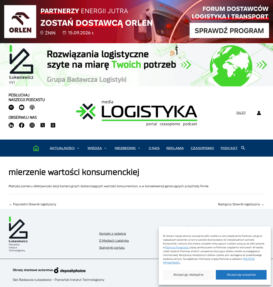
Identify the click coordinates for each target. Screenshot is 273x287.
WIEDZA (94, 148)
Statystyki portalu (112, 247)
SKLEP (241, 112)
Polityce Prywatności (177, 247)
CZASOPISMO (202, 148)
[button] (78, 148)
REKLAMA (175, 148)
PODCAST (229, 148)
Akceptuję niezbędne (188, 274)
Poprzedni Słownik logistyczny (32, 204)
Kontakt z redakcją (112, 233)
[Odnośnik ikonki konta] (258, 113)
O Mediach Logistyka (114, 240)
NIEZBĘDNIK (125, 148)
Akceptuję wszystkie (241, 274)
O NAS (154, 148)
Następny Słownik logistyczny (241, 204)
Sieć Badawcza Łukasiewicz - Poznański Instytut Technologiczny (58, 279)
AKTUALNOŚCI (62, 148)
